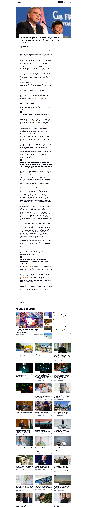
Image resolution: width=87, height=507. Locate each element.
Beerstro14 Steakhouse (56, 323)
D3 (33, 120)
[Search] (68, 2)
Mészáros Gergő (37, 453)
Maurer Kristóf (55, 316)
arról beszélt (41, 180)
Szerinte (28, 109)
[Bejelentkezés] (65, 2)
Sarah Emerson (25, 295)
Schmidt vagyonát (40, 98)
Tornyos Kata (37, 399)
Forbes (36, 380)
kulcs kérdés (29, 148)
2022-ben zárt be (24, 215)
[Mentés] (70, 316)
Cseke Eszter (55, 337)
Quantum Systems (24, 277)
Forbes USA (38, 295)
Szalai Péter (17, 334)
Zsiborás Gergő (18, 490)
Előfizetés (60, 2)
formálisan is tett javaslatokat (29, 156)
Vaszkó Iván (55, 330)
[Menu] (70, 2)
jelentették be (29, 266)
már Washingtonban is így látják (41, 150)
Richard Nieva (33, 295)
